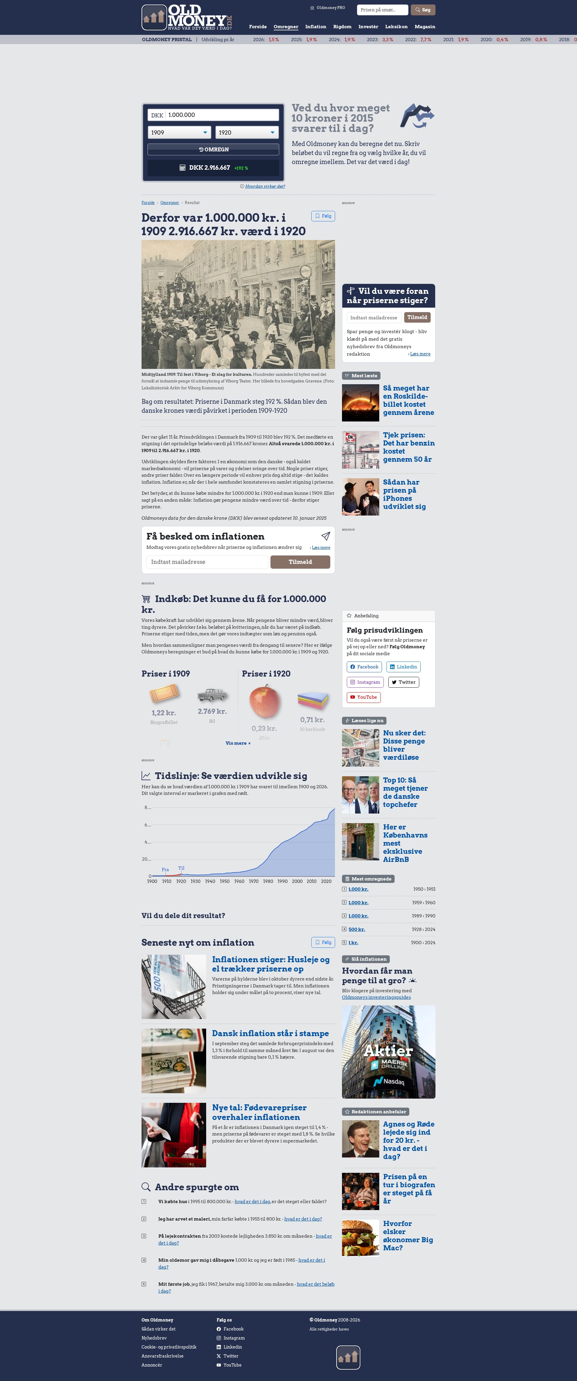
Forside (258, 26)
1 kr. (353, 942)
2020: (446, 39)
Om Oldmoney (157, 1320)
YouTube (366, 697)
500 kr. (357, 929)
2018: (524, 39)
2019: (485, 39)
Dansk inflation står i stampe (270, 1033)
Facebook (367, 667)
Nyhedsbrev (154, 1338)
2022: (370, 39)
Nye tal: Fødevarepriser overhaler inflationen (259, 1112)
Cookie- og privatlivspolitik (169, 1347)
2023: (332, 39)
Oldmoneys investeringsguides (376, 997)
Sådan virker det (159, 1329)
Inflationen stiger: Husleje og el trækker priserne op (271, 964)
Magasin (425, 26)
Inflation (315, 26)
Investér (368, 26)
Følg (326, 216)
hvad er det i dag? (303, 1219)
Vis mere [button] (238, 743)
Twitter (407, 682)
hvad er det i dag (252, 1201)
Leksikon (396, 26)
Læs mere (321, 547)
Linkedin (406, 667)
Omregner (286, 26)
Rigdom (342, 26)
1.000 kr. (358, 889)
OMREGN (217, 150)
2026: (217, 39)
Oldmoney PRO (331, 7)
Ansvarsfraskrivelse (163, 1356)
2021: (407, 39)
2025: (255, 39)
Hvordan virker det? (265, 186)
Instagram (368, 682)
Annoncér (152, 1365)
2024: (293, 39)
